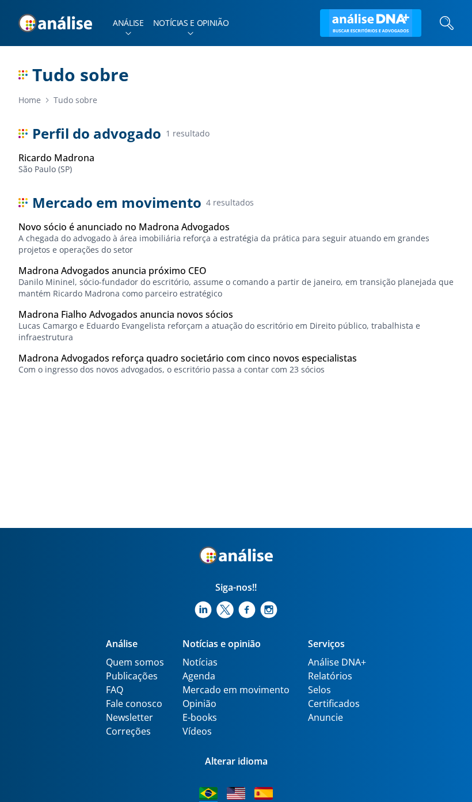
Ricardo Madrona (56, 157)
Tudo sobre (75, 99)
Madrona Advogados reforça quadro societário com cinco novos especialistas (187, 358)
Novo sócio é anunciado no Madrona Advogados (124, 227)
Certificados (334, 703)
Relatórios (330, 676)
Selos (319, 689)
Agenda (198, 676)
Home (29, 99)
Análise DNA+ (337, 662)
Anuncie (325, 717)
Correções (128, 731)
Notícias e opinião (191, 22)
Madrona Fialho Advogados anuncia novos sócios (125, 314)
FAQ (114, 689)
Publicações (132, 676)
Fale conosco (134, 703)
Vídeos (197, 731)
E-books (199, 717)
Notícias (200, 662)
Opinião (199, 703)
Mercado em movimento (236, 689)
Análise (128, 22)
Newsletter (129, 717)
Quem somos (135, 662)
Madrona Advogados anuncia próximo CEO (112, 270)
